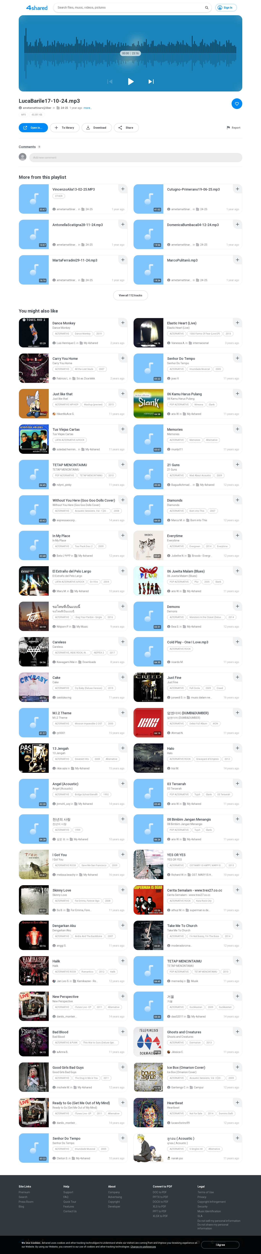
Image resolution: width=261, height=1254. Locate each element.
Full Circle (195, 688)
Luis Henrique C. (66, 343)
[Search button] (206, 7)
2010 (111, 475)
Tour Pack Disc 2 (83, 546)
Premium (24, 1192)
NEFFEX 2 (99, 652)
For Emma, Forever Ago (87, 901)
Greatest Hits (82, 759)
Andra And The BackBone (88, 936)
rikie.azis (62, 768)
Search (23, 1197)
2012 (227, 759)
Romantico (87, 971)
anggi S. (61, 945)
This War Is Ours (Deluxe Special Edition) (101, 1042)
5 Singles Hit (196, 1149)
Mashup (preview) (93, 404)
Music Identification (209, 1211)
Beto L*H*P (64, 555)
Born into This (197, 511)
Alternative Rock (180, 649)
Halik (112, 971)
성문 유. (61, 839)
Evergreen (195, 546)
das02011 (177, 1016)
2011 (99, 1007)
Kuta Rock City (204, 901)
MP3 (23, 114)
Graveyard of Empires (207, 759)
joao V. (175, 378)
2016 (110, 617)
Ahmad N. (177, 732)
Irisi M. (175, 768)
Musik (194, 981)
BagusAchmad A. (181, 484)
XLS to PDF (159, 1206)
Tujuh (197, 794)
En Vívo (94, 581)
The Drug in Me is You (86, 1078)
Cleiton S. (62, 1158)
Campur (199, 1087)
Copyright (114, 1201)
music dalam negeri (201, 697)
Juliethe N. (177, 555)
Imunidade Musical (200, 369)
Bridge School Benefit (86, 794)
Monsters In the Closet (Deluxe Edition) (207, 617)
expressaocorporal (67, 520)
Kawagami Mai (66, 662)
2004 (106, 581)
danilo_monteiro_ (67, 1016)
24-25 (64, 107)
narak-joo (177, 1158)
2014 (208, 546)
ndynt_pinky (64, 484)
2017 (112, 652)
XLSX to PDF (160, 1216)
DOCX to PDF (160, 1201)
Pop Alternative (179, 404)
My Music (82, 626)
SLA (200, 1216)
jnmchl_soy (64, 803)
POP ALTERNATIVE (64, 475)
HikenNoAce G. (65, 413)
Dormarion (195, 1042)
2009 (219, 475)
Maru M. (61, 591)
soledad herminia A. (67, 449)
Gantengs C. (178, 1087)
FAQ (65, 1197)
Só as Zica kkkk (86, 378)
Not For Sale (196, 1113)
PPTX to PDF (160, 1197)
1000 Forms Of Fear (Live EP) (205, 333)
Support (68, 1192)
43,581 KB (37, 114)
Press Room (26, 1201)
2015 (228, 333)
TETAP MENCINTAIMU (91, 475)
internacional (201, 343)
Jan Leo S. (63, 981)
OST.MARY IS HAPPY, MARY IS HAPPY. (207, 865)
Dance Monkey (83, 333)
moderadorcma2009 (181, 945)
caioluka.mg (64, 697)
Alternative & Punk (66, 1042)
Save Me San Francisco (94, 865)
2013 (231, 865)
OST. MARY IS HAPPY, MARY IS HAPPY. (202, 874)
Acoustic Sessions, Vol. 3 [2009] (207, 1078)
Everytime (222, 546)
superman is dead (200, 910)
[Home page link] (36, 7)
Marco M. (176, 520)
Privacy (202, 1197)
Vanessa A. (178, 343)
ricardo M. (177, 662)
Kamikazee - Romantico (87, 981)
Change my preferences (143, 1246)
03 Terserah (223, 794)
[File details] (34, 199)
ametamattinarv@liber (37, 107)
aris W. (175, 413)
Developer (114, 1206)
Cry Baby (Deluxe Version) (88, 688)
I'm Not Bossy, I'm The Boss (204, 936)
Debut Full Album (198, 723)
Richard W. (177, 874)
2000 (110, 723)
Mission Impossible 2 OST (88, 723)
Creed (220, 688)
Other (58, 196)
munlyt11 (177, 449)
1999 (77, 830)
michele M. (63, 1087)
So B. (60, 910)
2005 (218, 369)
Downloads (89, 662)
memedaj (177, 981)
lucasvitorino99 (180, 1122)
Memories (195, 440)
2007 (101, 369)
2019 (99, 333)
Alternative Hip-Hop (66, 404)
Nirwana (199, 404)
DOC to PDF (160, 1192)
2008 (116, 511)
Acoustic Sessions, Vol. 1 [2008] (92, 511)
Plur (197, 581)
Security (203, 1206)
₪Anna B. (62, 1052)
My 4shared (91, 343)
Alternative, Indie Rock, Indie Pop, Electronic (73, 652)
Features (68, 1206)
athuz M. (176, 910)
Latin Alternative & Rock (69, 440)
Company (114, 1192)
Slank (212, 404)
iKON (215, 723)
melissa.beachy (66, 874)
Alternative (62, 333)
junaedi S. (177, 697)
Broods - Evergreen (202, 555)
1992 (106, 794)
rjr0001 (61, 732)
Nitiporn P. (63, 626)
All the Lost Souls (84, 369)
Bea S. (175, 626)
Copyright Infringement (212, 1201)
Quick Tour (69, 1201)
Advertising (115, 1197)
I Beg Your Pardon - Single (88, 617)
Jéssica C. (177, 1052)
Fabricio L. (63, 378)
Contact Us (70, 1211)
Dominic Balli (226, 1113)
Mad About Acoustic (200, 475)
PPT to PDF (159, 1211)
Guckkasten (196, 1007)
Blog (21, 1206)
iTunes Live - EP (83, 1007)
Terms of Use (206, 1192)
